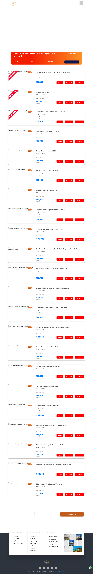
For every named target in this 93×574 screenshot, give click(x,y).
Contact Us (16, 536)
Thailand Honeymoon (53, 544)
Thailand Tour (34, 543)
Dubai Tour (33, 550)
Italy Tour (33, 552)
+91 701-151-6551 (71, 53)
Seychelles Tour (34, 545)
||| (81, 3)
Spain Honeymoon (53, 549)
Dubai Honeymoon (53, 548)
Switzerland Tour (34, 541)
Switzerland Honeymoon (54, 543)
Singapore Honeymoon (53, 546)
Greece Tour (33, 540)
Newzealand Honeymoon (54, 541)
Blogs (15, 540)
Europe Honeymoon (53, 536)
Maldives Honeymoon (53, 537)
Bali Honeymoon (52, 539)
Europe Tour (33, 534)
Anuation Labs (61, 571)
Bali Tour (33, 538)
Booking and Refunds (18, 545)
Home (11, 30)
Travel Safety (16, 538)
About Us (15, 534)
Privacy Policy (16, 541)
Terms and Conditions (18, 543)
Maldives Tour (34, 536)
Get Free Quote (72, 62)
